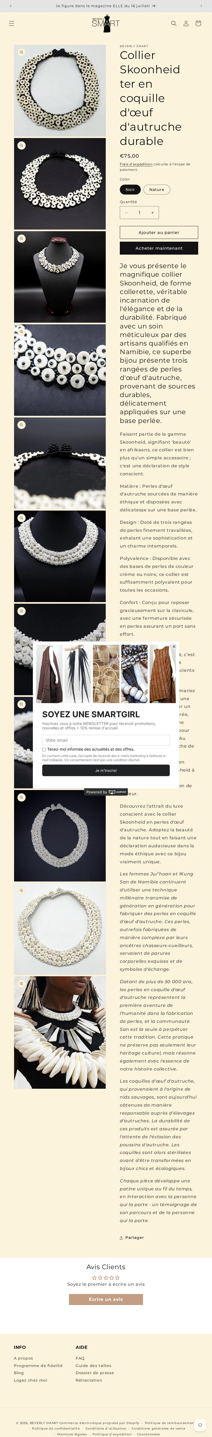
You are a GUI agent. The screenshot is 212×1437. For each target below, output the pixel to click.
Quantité (128, 201)
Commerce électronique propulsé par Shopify (99, 1423)
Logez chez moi (30, 1380)
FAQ (80, 1358)
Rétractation (89, 1380)
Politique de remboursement (170, 1423)
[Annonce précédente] (11, 6)
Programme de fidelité (38, 1365)
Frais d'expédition (136, 164)
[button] (12, 23)
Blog (19, 1372)
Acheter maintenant (159, 248)
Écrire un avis (106, 1299)
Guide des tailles (93, 1365)
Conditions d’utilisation (106, 1428)
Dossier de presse (95, 1372)
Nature (157, 189)
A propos (23, 1358)
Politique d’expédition (111, 1434)
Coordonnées (148, 1434)
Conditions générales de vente (158, 1428)
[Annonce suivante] (201, 6)
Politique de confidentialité (56, 1428)
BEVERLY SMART (44, 1423)
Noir (130, 189)
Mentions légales (72, 1434)
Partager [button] (134, 1237)
